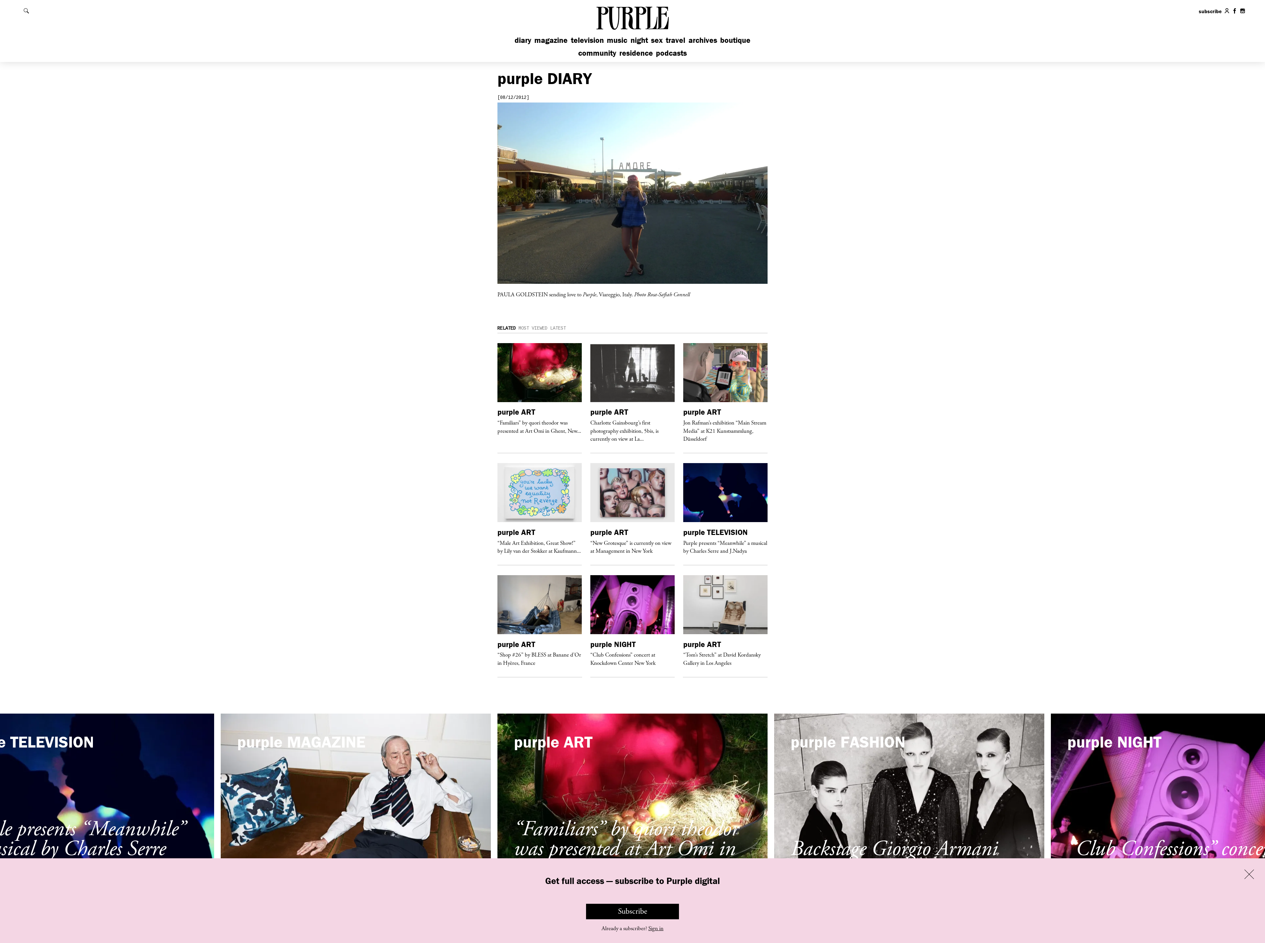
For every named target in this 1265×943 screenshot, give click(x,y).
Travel (675, 40)
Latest (558, 328)
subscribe (1210, 11)
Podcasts (671, 53)
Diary (523, 40)
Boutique (735, 40)
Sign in (655, 928)
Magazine (551, 40)
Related (506, 328)
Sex (657, 40)
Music (617, 40)
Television (587, 40)
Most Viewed (533, 328)
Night (639, 40)
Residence (636, 53)
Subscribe (632, 911)
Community (597, 53)
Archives (703, 40)
